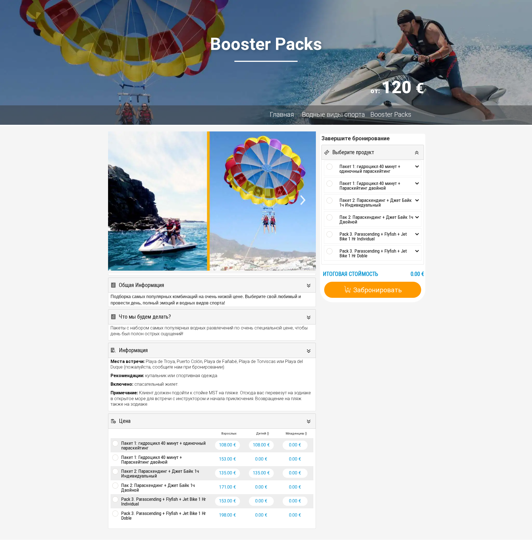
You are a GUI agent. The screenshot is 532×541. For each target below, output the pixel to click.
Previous (117, 210)
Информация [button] (133, 350)
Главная (283, 114)
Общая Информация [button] (141, 285)
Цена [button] (125, 421)
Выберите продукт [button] (353, 152)
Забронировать (377, 290)
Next (309, 202)
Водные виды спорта (333, 114)
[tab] (212, 285)
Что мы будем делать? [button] (145, 316)
